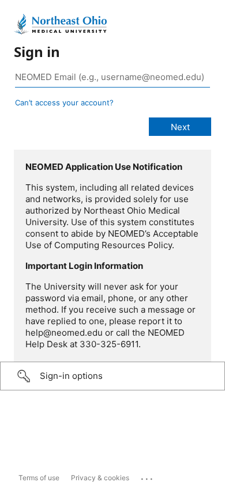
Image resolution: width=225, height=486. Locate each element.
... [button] (148, 476)
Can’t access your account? (64, 102)
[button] (112, 376)
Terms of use (38, 477)
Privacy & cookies (100, 477)
